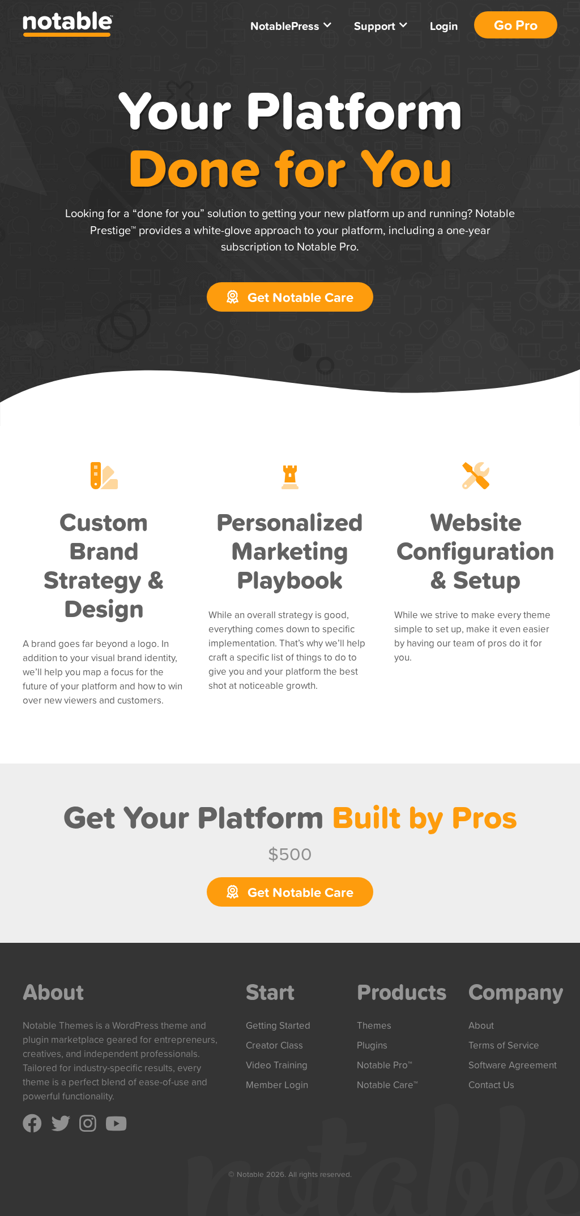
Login (444, 26)
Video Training (277, 1064)
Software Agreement (512, 1064)
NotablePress (284, 26)
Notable (68, 24)
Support (374, 26)
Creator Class (274, 1044)
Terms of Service (503, 1044)
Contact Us (491, 1084)
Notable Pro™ (384, 1064)
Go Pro (516, 25)
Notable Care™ (387, 1084)
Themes (374, 1025)
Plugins (372, 1044)
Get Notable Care (298, 297)
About (481, 1025)
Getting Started (278, 1025)
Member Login (277, 1084)
